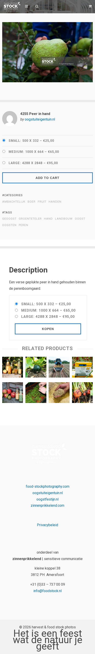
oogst (80, 218)
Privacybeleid (47, 525)
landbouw (64, 218)
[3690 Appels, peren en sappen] (12, 368)
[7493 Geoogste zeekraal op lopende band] (35, 393)
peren (23, 225)
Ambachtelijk (13, 201)
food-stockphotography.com (47, 486)
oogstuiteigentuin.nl (40, 119)
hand (48, 218)
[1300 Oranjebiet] (82, 393)
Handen (55, 201)
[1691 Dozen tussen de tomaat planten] (82, 368)
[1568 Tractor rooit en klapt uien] (59, 368)
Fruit (42, 201)
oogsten (9, 225)
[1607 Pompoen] (35, 368)
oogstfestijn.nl (47, 499)
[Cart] (90, 6)
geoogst (9, 218)
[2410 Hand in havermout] (59, 393)
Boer (32, 201)
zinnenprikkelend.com (47, 505)
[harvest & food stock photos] (11, 7)
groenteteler (30, 218)
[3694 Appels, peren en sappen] (12, 393)
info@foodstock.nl (47, 591)
